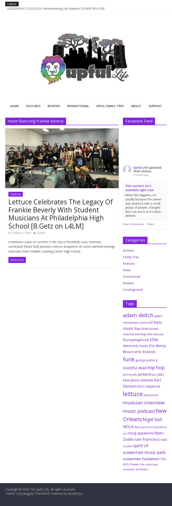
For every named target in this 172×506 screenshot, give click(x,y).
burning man (143, 334)
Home (14, 106)
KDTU (141, 386)
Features (33, 106)
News (127, 270)
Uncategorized (133, 290)
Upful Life (140, 168)
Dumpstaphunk (136, 339)
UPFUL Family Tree (110, 106)
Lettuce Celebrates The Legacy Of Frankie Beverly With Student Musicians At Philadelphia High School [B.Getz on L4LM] (60, 213)
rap (125, 433)
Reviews (54, 106)
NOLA (128, 426)
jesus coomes (141, 379)
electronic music (135, 345)
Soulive (127, 446)
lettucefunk (151, 395)
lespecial (153, 386)
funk (129, 359)
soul (163, 439)
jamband (144, 374)
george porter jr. (147, 360)
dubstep (158, 334)
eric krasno (145, 351)
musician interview (143, 402)
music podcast (139, 411)
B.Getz (41, 233)
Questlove (160, 427)
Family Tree (131, 257)
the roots (146, 464)
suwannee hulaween (141, 458)
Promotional (78, 106)
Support (155, 106)
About (136, 106)
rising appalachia (141, 433)
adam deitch (138, 315)
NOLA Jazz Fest (143, 427)
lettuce (133, 394)
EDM (154, 339)
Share (150, 224)
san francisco (147, 439)
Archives (128, 250)
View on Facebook (133, 224)
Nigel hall (152, 419)
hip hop (156, 367)
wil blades (142, 469)
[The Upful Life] (86, 62)
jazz (154, 374)
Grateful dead (135, 367)
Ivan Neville (130, 374)
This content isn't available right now (139, 188)
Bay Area (141, 328)
